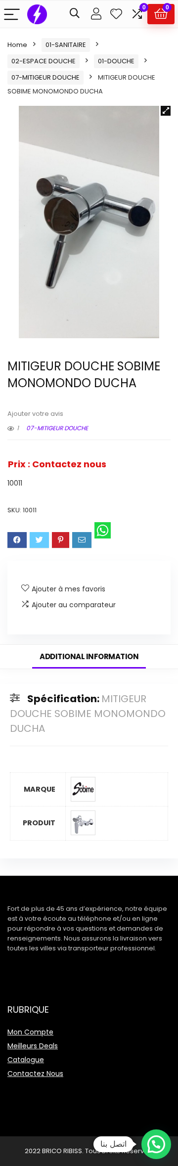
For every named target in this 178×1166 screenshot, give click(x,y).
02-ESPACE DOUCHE (43, 61)
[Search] (75, 14)
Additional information (89, 656)
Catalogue (25, 1060)
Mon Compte (30, 1032)
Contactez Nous (35, 1073)
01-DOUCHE (116, 61)
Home (17, 44)
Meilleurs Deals (32, 1046)
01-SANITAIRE (65, 44)
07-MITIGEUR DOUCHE (45, 77)
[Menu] (12, 14)
